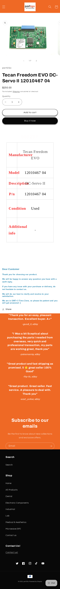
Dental (9, 496)
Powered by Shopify (35, 581)
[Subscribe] (51, 446)
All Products (12, 490)
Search (9, 465)
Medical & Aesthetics (16, 522)
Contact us (11, 535)
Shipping (16, 91)
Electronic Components (17, 503)
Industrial (10, 509)
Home (8, 483)
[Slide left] (24, 61)
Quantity (6, 96)
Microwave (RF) (13, 529)
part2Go (26, 581)
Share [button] (8, 309)
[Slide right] (36, 61)
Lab (7, 516)
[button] (3, 7)
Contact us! (12, 552)
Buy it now (30, 121)
